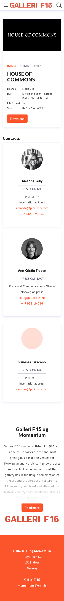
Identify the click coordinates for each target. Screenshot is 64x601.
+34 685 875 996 (32, 214)
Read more (32, 508)
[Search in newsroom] (59, 5)
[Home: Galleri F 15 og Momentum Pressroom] (31, 5)
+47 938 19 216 (32, 303)
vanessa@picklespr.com (32, 389)
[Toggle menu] (6, 5)
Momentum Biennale (32, 585)
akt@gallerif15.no (32, 298)
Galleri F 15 (32, 580)
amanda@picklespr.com (32, 208)
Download (17, 119)
